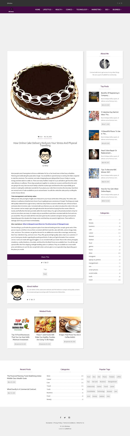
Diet (99, 377)
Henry (46, 166)
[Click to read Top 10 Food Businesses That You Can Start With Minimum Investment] (20, 325)
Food (45, 274)
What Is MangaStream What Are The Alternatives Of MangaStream (46, 224)
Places (105, 377)
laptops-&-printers (95, 260)
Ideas (48, 376)
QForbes (67, 426)
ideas (90, 253)
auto (90, 219)
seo (90, 266)
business (92, 226)
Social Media (91, 391)
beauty (91, 223)
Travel (49, 386)
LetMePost (68, 429)
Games (99, 386)
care (90, 230)
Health (58, 9)
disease (91, 236)
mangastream (93, 263)
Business (116, 9)
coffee (119, 377)
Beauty (49, 399)
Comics (69, 9)
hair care (95, 382)
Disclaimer (49, 423)
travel (91, 280)
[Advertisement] (65, 28)
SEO (106, 9)
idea (94, 377)
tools (90, 276)
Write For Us (80, 423)
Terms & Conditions (69, 423)
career (91, 233)
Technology (81, 9)
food (40, 137)
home (91, 250)
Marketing (96, 9)
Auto (108, 396)
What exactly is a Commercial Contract (21, 389)
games (91, 246)
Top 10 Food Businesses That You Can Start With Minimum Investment (20, 337)
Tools (48, 389)
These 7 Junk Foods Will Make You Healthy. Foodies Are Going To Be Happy (45, 337)
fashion (91, 240)
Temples (111, 377)
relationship (91, 386)
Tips (88, 382)
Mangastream (112, 382)
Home (37, 9)
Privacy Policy (58, 423)
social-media (93, 273)
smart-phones (93, 270)
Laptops (101, 396)
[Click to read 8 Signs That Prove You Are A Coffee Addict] (70, 325)
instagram (92, 256)
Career (49, 379)
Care (48, 383)
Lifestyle (47, 9)
